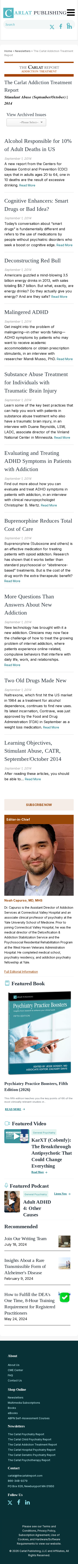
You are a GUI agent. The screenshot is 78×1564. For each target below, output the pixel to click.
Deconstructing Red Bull (32, 260)
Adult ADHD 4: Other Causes (37, 1208)
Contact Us (15, 1380)
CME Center (15, 1370)
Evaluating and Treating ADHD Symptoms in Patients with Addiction (37, 461)
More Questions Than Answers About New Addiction (29, 604)
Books (12, 1407)
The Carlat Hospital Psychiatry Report (31, 1449)
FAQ (10, 1375)
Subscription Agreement (34, 1535)
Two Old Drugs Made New (35, 680)
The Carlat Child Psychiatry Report (29, 1439)
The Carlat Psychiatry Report (26, 1434)
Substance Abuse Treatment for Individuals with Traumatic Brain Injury (36, 382)
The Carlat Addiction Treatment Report (32, 1444)
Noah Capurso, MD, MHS (23, 900)
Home (8, 51)
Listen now (60, 1193)
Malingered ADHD (26, 312)
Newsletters (23, 51)
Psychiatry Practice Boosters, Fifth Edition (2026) (36, 1086)
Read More (27, 185)
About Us (14, 1365)
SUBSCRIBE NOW (39, 805)
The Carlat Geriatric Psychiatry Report (31, 1455)
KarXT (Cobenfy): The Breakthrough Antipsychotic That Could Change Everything (51, 1153)
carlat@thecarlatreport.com (25, 1475)
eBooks (13, 1413)
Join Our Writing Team (25, 1238)
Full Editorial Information (21, 971)
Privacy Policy (46, 1530)
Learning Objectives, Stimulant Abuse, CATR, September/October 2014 (32, 751)
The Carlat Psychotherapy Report (29, 1460)
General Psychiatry (44, 1132)
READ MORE (13, 1109)
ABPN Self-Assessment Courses (29, 1418)
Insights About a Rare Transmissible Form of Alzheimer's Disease (25, 1266)
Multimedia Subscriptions (24, 1402)
